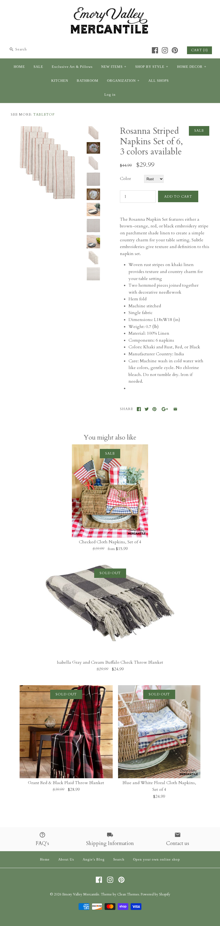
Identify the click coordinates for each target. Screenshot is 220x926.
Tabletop (43, 114)
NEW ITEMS (113, 67)
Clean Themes (128, 894)
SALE (38, 67)
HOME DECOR (191, 67)
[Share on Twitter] (147, 409)
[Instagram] (165, 50)
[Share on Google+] (165, 409)
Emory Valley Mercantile (80, 894)
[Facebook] (155, 50)
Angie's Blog (94, 859)
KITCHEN (59, 81)
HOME (19, 67)
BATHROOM (87, 81)
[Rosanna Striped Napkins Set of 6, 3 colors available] (47, 129)
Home (45, 859)
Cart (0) (199, 50)
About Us (66, 859)
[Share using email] (175, 409)
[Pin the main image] (154, 409)
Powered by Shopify (155, 894)
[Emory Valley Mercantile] (110, 9)
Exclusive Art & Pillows (72, 67)
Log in (110, 95)
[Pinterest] (175, 50)
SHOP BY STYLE (151, 67)
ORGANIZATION (123, 81)
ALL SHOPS (158, 81)
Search (118, 859)
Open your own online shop (156, 859)
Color (125, 179)
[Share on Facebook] (139, 409)
